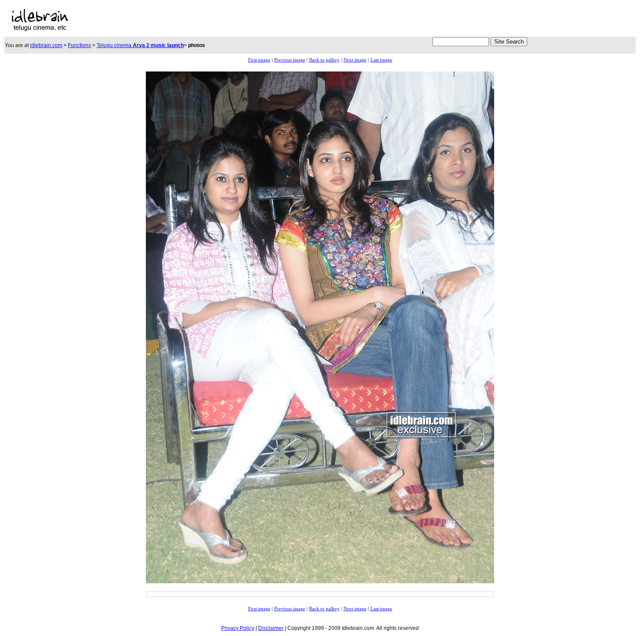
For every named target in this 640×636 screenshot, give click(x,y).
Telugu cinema (140, 45)
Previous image (289, 60)
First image (259, 60)
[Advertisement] (225, 20)
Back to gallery (324, 60)
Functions (79, 45)
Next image (355, 60)
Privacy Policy (237, 628)
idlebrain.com (46, 45)
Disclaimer (270, 628)
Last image (381, 60)
